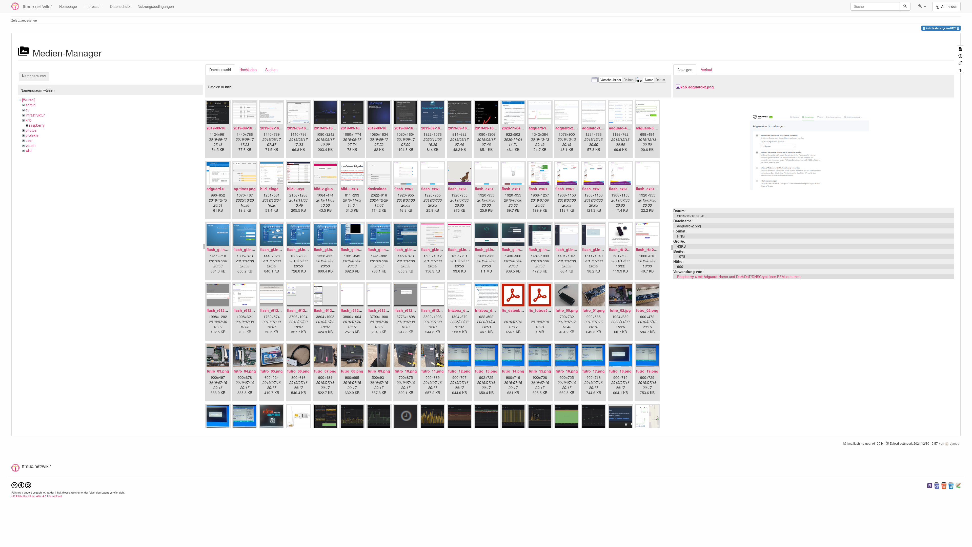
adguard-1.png (541, 127)
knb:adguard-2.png (697, 86)
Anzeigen (684, 69)
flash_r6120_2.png (222, 310)
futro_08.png (352, 371)
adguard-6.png (219, 188)
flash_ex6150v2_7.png (574, 188)
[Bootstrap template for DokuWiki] (929, 485)
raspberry (37, 125)
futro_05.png (271, 371)
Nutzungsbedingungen (156, 6)
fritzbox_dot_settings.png (497, 310)
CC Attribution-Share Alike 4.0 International (36, 496)
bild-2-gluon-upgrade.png (336, 188)
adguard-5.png (648, 127)
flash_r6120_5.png (303, 310)
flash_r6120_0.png (625, 249)
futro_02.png (647, 310)
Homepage (68, 6)
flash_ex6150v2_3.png (467, 188)
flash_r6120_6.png (330, 310)
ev (27, 109)
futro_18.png (620, 371)
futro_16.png (567, 371)
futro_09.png (379, 371)
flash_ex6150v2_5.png (521, 188)
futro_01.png (593, 310)
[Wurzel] (28, 99)
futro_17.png (593, 371)
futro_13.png (486, 371)
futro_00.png (567, 310)
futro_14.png (513, 371)
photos (31, 130)
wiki (28, 150)
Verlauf (706, 69)
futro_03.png (218, 371)
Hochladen (248, 69)
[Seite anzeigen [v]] (960, 49)
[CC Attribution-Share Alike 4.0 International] (21, 484)
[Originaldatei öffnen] (813, 152)
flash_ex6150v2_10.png (656, 188)
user (29, 140)
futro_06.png (298, 371)
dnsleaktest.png (382, 188)
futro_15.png (540, 371)
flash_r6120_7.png (357, 310)
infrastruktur (35, 115)
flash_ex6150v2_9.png (628, 188)
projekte (32, 135)
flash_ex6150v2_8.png (601, 188)
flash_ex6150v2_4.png (494, 188)
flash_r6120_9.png (410, 310)
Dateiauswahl (220, 69)
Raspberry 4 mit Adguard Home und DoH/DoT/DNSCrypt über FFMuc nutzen (738, 276)
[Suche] (905, 6)
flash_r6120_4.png (276, 310)
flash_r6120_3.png (249, 310)
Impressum (94, 6)
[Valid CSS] (951, 485)
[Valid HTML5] (943, 485)
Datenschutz (120, 6)
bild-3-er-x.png (353, 188)
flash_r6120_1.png (652, 249)
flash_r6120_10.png (438, 310)
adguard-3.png (595, 127)
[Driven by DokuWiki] (958, 485)
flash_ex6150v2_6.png (548, 188)
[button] (922, 6)
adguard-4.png (622, 127)
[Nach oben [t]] (960, 69)
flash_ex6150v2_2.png (440, 188)
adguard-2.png (568, 127)
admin (30, 104)
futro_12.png (459, 371)
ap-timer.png (245, 188)
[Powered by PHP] (936, 485)
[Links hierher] (960, 63)
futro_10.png (406, 371)
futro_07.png (325, 371)
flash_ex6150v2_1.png (413, 188)
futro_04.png (245, 371)
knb (28, 120)
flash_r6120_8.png (383, 310)
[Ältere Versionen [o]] (960, 55)
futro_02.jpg (620, 310)
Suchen (271, 69)
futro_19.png (647, 371)
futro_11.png (432, 371)
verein (30, 145)
